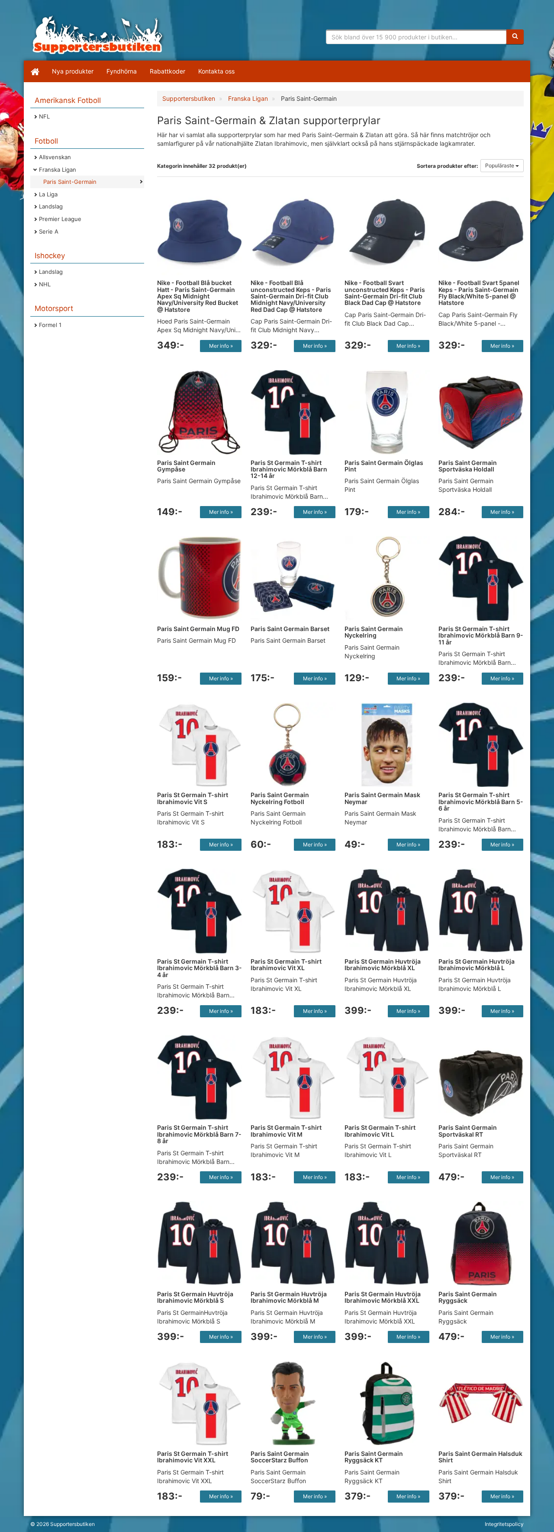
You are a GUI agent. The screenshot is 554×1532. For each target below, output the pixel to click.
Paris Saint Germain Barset (290, 628)
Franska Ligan (57, 169)
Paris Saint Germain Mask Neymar (382, 798)
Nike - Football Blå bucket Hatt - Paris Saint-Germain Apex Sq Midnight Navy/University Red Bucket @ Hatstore (197, 296)
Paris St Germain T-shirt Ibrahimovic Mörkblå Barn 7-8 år (199, 1134)
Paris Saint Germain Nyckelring (374, 632)
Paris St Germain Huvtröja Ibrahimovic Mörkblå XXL (383, 1297)
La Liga (48, 194)
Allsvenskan (55, 157)
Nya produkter (72, 71)
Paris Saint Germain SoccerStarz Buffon (280, 1457)
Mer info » (221, 346)
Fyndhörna (121, 71)
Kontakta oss (216, 71)
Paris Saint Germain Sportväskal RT (467, 1131)
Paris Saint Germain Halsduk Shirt (480, 1457)
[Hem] (34, 71)
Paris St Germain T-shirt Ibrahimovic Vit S (192, 798)
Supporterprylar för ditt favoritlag (97, 34)
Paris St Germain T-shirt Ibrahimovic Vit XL (286, 964)
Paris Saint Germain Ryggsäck (467, 1297)
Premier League (60, 218)
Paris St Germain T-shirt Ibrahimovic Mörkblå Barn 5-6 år (480, 801)
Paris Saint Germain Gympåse (186, 466)
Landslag (51, 206)
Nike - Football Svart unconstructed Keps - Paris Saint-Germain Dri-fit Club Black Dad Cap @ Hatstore (385, 292)
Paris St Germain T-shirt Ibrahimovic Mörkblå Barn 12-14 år (289, 469)
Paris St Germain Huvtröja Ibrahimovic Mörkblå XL (383, 964)
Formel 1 (50, 324)
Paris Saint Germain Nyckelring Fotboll (280, 798)
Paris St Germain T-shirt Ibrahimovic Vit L (380, 1131)
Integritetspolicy (504, 1524)
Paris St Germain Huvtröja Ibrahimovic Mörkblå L (476, 964)
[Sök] (515, 36)
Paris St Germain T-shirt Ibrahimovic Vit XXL (192, 1457)
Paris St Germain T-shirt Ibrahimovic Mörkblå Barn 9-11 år (480, 635)
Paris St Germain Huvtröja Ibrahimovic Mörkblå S (195, 1297)
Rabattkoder (167, 71)
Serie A (48, 231)
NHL (45, 284)
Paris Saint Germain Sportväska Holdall (467, 466)
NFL (44, 116)
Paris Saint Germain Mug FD (198, 628)
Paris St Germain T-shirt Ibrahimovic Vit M (286, 1131)
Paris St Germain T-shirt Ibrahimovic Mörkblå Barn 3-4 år (199, 968)
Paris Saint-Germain (70, 181)
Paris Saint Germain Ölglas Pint (384, 466)
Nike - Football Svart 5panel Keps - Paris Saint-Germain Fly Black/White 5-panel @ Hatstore (478, 292)
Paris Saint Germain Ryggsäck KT (374, 1457)
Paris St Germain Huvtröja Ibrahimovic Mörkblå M (289, 1297)
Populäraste (500, 165)
